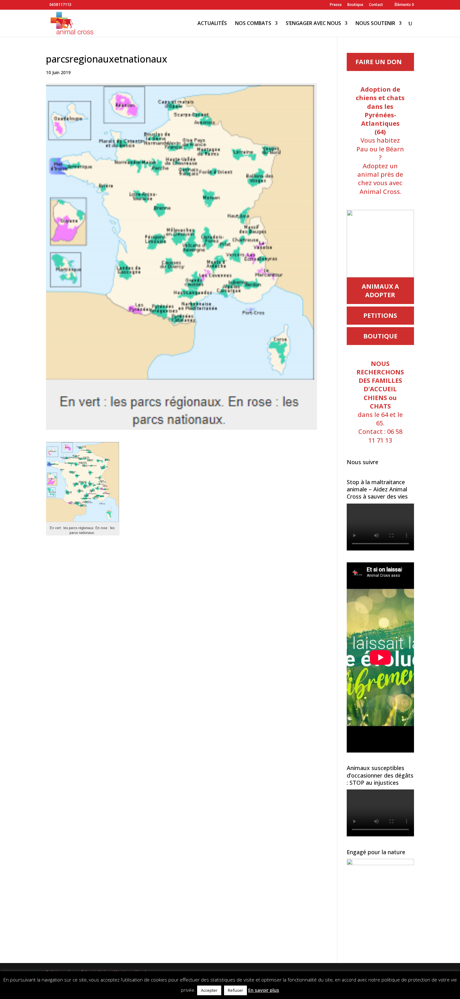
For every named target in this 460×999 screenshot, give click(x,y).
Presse (336, 5)
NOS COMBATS (253, 24)
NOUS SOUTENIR (375, 24)
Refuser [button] (235, 990)
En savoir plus (263, 990)
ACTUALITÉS (212, 24)
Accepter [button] (209, 990)
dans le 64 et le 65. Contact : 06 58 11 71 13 (380, 401)
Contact (376, 5)
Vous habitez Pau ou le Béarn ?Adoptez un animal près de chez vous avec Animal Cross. (380, 140)
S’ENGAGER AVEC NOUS (313, 24)
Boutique (355, 5)
